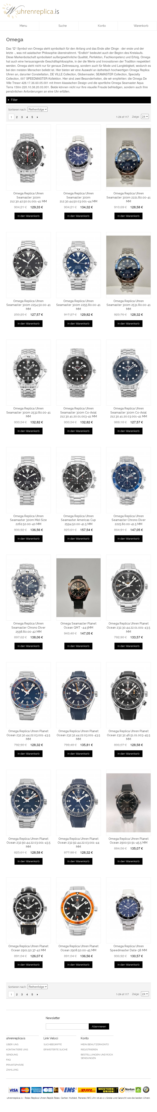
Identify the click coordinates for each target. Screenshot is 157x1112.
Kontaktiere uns (17, 1049)
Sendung (12, 1054)
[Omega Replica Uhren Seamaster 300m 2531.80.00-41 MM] (128, 265)
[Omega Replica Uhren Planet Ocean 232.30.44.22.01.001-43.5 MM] (128, 588)
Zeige (135, 116)
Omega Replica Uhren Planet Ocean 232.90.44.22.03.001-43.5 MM (28, 842)
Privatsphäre (15, 1064)
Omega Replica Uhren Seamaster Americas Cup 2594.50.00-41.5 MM (78, 520)
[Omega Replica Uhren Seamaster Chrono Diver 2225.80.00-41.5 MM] (128, 480)
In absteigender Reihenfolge (51, 110)
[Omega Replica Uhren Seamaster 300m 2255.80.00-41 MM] (78, 265)
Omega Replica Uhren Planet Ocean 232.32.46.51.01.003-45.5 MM (128, 735)
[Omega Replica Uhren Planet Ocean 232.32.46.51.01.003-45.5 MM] (128, 695)
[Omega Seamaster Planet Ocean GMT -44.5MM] (78, 588)
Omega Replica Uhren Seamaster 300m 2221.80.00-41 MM (129, 197)
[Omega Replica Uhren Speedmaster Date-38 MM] (128, 910)
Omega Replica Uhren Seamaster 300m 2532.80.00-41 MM (28, 412)
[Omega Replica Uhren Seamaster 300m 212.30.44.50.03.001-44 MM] (78, 157)
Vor (37, 117)
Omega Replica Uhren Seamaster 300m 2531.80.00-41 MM (129, 305)
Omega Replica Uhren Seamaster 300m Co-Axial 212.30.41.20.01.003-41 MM (78, 412)
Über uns (12, 1044)
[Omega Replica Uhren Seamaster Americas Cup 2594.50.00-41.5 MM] (78, 480)
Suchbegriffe (53, 1044)
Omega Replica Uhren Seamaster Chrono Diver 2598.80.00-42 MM (28, 627)
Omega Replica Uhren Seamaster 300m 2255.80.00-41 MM (78, 305)
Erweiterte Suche (55, 1049)
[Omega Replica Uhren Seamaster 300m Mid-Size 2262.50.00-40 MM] (28, 480)
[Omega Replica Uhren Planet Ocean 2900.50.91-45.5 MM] (128, 803)
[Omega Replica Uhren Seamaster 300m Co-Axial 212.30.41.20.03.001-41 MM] (128, 373)
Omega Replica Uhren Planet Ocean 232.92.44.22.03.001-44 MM (78, 842)
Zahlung (12, 1069)
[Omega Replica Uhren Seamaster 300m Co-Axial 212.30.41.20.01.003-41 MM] (78, 373)
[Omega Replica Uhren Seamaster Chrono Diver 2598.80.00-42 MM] (28, 588)
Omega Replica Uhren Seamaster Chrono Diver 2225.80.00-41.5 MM (129, 520)
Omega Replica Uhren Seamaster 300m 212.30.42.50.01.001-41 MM (28, 197)
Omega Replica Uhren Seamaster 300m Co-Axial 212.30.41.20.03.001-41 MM (128, 412)
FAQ (8, 1059)
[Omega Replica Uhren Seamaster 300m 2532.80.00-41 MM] (28, 373)
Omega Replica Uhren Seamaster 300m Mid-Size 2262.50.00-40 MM (28, 520)
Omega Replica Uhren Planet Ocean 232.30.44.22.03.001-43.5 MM (28, 735)
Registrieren (89, 1049)
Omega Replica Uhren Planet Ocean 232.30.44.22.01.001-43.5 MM (128, 627)
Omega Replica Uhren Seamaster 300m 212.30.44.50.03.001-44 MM (78, 197)
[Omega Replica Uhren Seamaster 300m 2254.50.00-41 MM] (28, 265)
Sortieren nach (17, 109)
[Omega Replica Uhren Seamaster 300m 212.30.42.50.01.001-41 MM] (28, 157)
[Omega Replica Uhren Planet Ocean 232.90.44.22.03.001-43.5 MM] (28, 803)
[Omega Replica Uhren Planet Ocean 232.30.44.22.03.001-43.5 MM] (28, 695)
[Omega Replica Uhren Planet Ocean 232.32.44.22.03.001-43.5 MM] (78, 695)
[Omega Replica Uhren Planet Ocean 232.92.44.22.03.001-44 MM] (78, 803)
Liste (146, 110)
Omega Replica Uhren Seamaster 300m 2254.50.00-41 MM (28, 305)
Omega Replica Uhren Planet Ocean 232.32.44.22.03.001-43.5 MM (78, 735)
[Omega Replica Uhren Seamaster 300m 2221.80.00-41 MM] (128, 157)
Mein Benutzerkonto (95, 1044)
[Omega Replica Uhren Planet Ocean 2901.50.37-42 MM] (28, 910)
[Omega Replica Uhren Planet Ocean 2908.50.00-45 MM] (78, 910)
